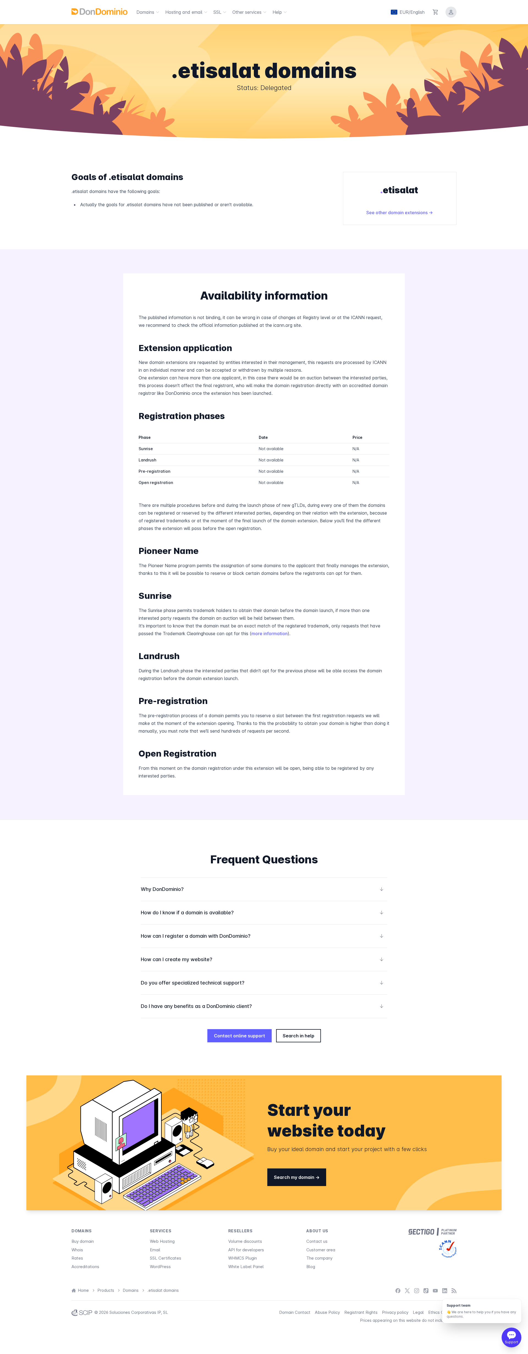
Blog (310, 1266)
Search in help (298, 1035)
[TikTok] (426, 1290)
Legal (418, 1312)
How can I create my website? (262, 959)
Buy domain (83, 1241)
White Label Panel (246, 1266)
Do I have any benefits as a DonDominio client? (262, 1006)
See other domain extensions (397, 212)
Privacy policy (395, 1312)
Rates (77, 1258)
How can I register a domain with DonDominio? (262, 936)
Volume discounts (245, 1241)
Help (277, 12)
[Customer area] (451, 12)
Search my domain (294, 1177)
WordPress (160, 1266)
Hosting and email (183, 12)
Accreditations (85, 1266)
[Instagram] (416, 1290)
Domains (145, 12)
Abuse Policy (327, 1312)
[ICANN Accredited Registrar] (448, 1249)
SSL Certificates (165, 1258)
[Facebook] (397, 1290)
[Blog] (454, 1290)
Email (155, 1249)
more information (269, 633)
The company (319, 1258)
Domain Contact (294, 1312)
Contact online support (239, 1035)
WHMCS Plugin (242, 1258)
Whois (77, 1249)
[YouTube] (435, 1290)
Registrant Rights (361, 1312)
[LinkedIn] (444, 1290)
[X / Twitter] (407, 1290)
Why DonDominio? (262, 889)
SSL (217, 12)
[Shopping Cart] (435, 12)
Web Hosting (162, 1241)
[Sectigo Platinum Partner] (432, 1232)
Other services (247, 12)
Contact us (317, 1241)
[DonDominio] (100, 11)
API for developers (246, 1249)
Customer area (320, 1249)
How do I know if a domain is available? (262, 912)
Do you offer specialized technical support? (262, 983)
